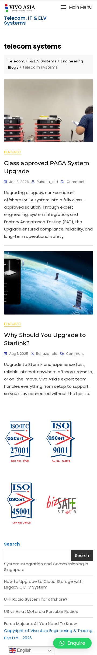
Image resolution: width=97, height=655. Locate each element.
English (24, 650)
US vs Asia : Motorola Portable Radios (41, 611)
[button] (76, 7)
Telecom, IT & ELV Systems (25, 20)
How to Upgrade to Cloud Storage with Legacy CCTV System (43, 584)
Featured (12, 152)
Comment (75, 181)
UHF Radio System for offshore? (35, 599)
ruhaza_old (47, 181)
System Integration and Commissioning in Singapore (46, 566)
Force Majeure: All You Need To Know (40, 623)
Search (12, 544)
